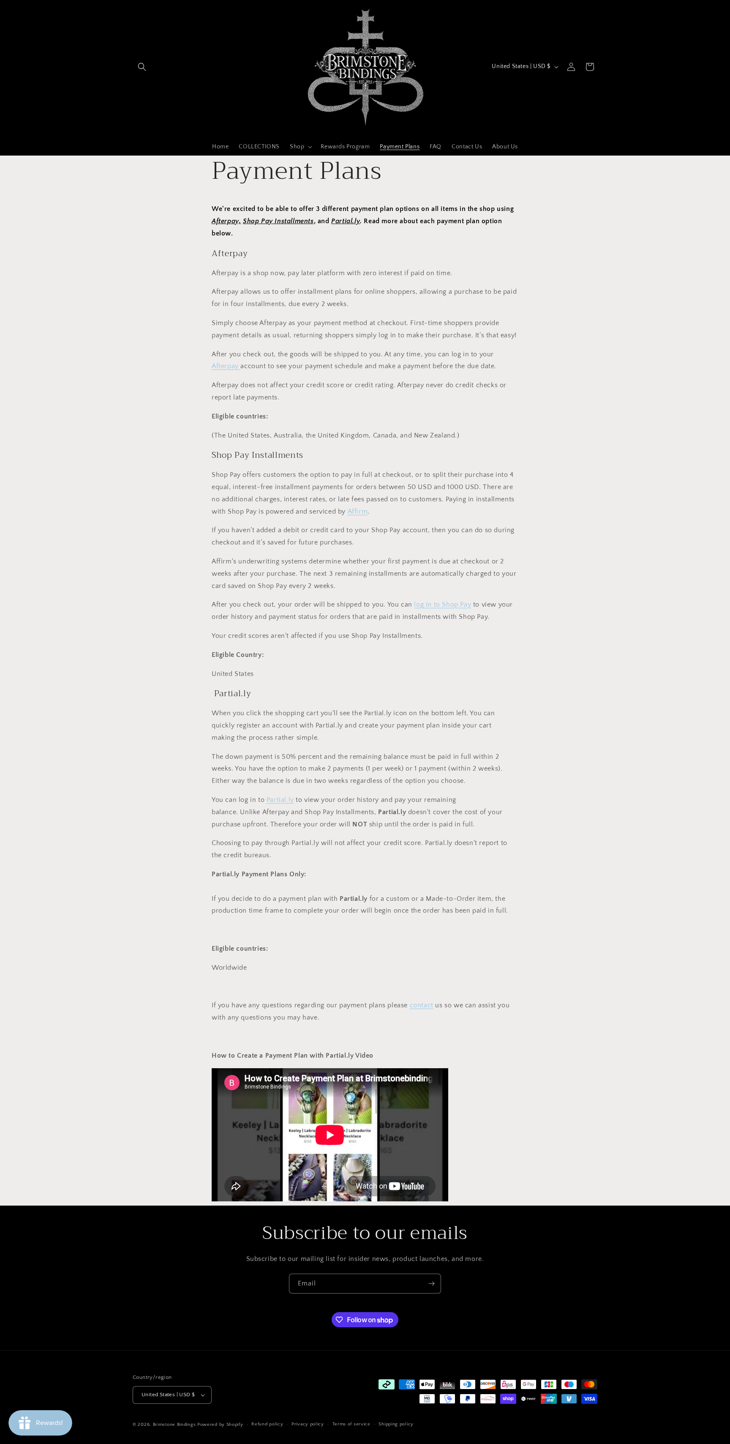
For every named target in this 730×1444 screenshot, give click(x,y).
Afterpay (226, 366)
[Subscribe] (431, 1284)
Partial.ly (280, 800)
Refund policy (267, 1424)
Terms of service (351, 1424)
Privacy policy (307, 1424)
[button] (142, 66)
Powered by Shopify (220, 1424)
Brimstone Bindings (175, 1424)
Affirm (358, 511)
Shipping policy (396, 1424)
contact (421, 1005)
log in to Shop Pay (442, 604)
